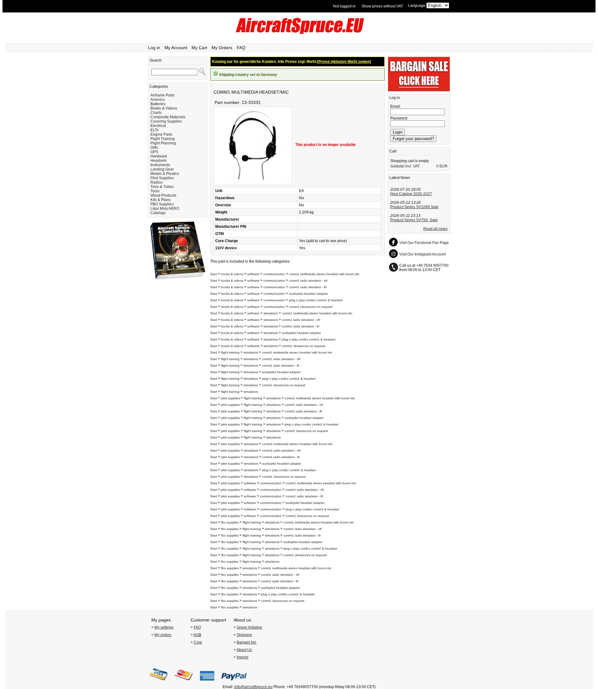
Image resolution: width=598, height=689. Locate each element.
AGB (197, 635)
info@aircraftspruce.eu (253, 687)
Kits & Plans (160, 200)
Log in (154, 47)
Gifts (154, 147)
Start (213, 274)
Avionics (157, 99)
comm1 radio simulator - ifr (307, 287)
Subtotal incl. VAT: (405, 166)
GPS (154, 152)
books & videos (232, 274)
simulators (270, 313)
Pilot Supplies (162, 178)
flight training (230, 352)
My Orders (221, 47)
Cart (392, 151)
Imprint (242, 657)
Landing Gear (162, 169)
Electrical (158, 126)
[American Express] (207, 682)
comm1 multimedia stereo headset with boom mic (324, 274)
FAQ (241, 47)
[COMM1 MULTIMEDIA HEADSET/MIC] (253, 184)
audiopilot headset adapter (308, 293)
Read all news (435, 229)
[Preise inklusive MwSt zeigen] (344, 61)
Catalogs (158, 213)
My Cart (199, 47)
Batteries (157, 104)
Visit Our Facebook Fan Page (424, 243)
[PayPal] (234, 682)
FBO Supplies (162, 204)
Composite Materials (167, 117)
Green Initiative (249, 627)
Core (198, 642)
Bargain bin (246, 642)
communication (274, 274)
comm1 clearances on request (310, 306)
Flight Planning (163, 143)
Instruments (160, 165)
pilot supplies (230, 398)
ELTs (154, 130)
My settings (163, 627)
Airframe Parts (162, 95)
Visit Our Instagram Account (422, 254)
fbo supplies (230, 522)
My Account (175, 47)
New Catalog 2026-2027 (411, 194)
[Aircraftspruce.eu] (299, 32)
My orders (162, 635)
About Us (244, 650)
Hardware (158, 156)
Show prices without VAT (382, 6)
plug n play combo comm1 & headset (316, 300)
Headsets (158, 160)
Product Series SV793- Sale (414, 220)
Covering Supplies (166, 121)
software (253, 274)
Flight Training (162, 139)
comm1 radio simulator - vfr (308, 280)
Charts (156, 112)
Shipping (244, 635)
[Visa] (158, 682)
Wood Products (163, 195)
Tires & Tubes (162, 187)
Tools (154, 191)
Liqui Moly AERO (164, 208)
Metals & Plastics (164, 173)
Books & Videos (163, 108)
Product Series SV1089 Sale (414, 207)
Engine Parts (161, 134)
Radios (156, 182)
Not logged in (344, 6)
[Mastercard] (183, 682)
